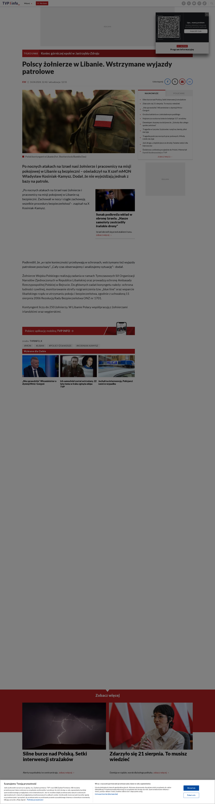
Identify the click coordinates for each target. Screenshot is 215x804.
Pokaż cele (191, 795)
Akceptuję (191, 788)
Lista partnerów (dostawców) (106, 794)
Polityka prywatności (35, 800)
